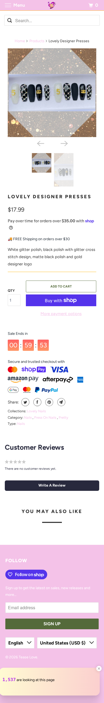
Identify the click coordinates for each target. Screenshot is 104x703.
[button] (52, 485)
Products (37, 41)
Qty (11, 291)
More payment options (61, 313)
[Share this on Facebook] (36, 402)
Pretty (63, 417)
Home (20, 41)
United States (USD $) (63, 643)
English (16, 643)
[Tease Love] (52, 5)
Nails (28, 417)
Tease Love (28, 657)
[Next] (64, 143)
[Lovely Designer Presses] (52, 92)
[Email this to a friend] (60, 402)
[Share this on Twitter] (24, 402)
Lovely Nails (36, 411)
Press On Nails (45, 417)
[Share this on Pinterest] (48, 402)
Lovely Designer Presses (49, 197)
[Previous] (40, 143)
